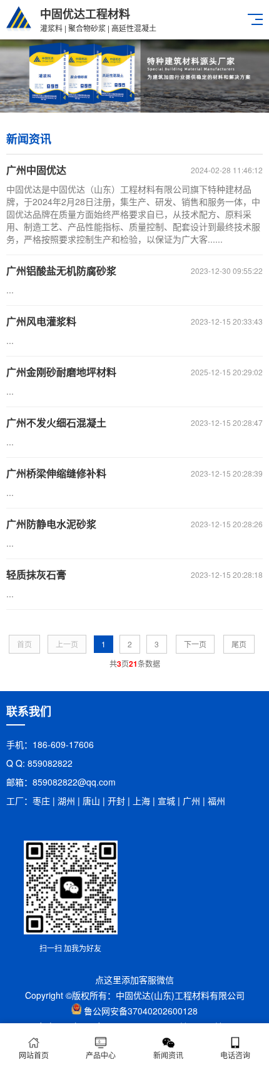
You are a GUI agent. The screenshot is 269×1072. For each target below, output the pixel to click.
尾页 (238, 644)
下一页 (195, 644)
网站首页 (34, 1054)
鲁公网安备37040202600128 (141, 1010)
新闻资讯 (168, 1054)
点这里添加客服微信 (134, 979)
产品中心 (101, 1054)
